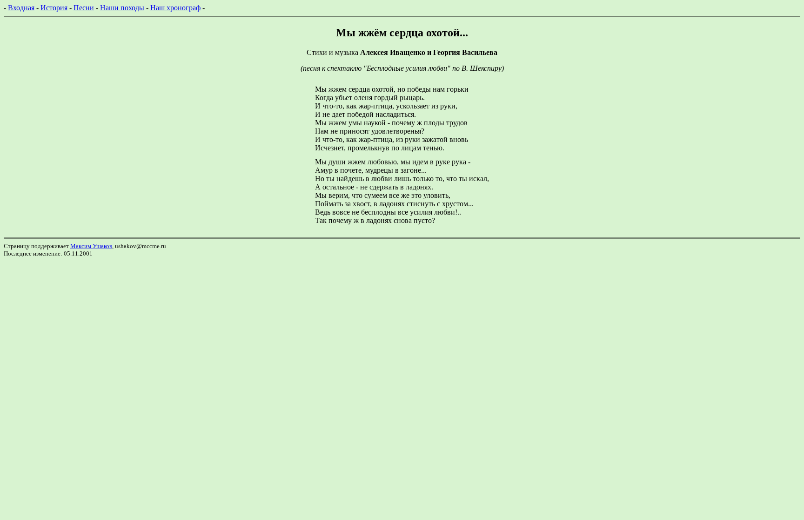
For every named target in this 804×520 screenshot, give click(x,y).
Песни (84, 8)
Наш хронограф (175, 8)
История (53, 8)
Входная (21, 8)
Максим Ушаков (91, 246)
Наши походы (122, 8)
